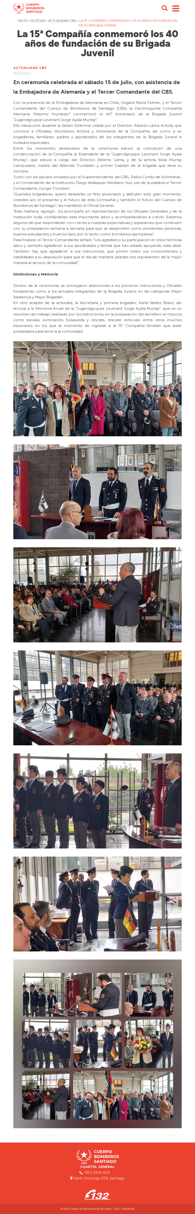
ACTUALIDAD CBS (30, 68)
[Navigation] (176, 8)
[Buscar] (164, 8)
